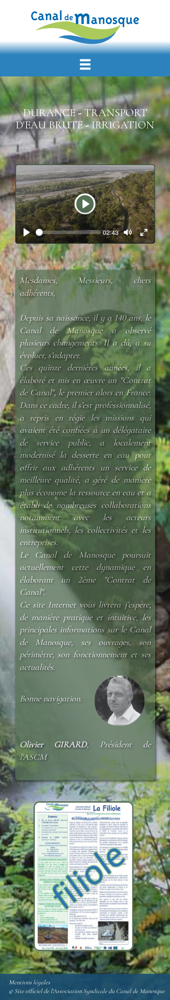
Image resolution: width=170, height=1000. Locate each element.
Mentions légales (29, 982)
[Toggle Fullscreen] (144, 232)
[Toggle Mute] (128, 232)
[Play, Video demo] (27, 232)
